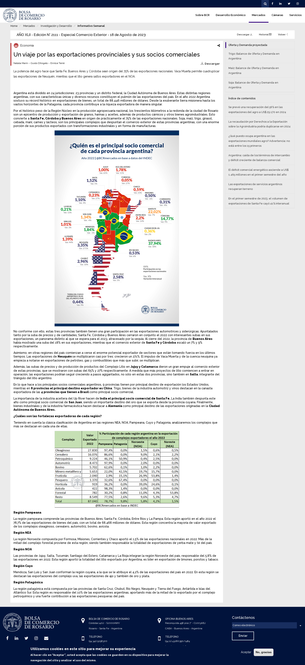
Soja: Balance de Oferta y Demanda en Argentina (253, 85)
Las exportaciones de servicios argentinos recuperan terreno (255, 187)
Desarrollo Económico (231, 15)
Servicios (295, 15)
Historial (264, 34)
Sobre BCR (202, 15)
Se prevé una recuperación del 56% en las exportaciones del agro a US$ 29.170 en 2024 (257, 109)
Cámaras (277, 15)
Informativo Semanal (91, 25)
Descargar (243, 34)
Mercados (258, 15)
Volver (282, 34)
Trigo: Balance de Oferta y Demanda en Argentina (253, 56)
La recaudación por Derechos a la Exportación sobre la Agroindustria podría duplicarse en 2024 (259, 124)
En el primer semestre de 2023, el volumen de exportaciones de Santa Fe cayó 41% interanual (258, 201)
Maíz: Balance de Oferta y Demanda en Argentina (253, 70)
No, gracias (264, 652)
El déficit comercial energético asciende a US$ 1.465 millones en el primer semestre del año (258, 172)
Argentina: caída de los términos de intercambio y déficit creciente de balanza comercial (259, 158)
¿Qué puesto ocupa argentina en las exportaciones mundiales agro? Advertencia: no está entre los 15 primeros (259, 140)
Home (13, 25)
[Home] (24, 15)
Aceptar (246, 652)
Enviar (243, 635)
